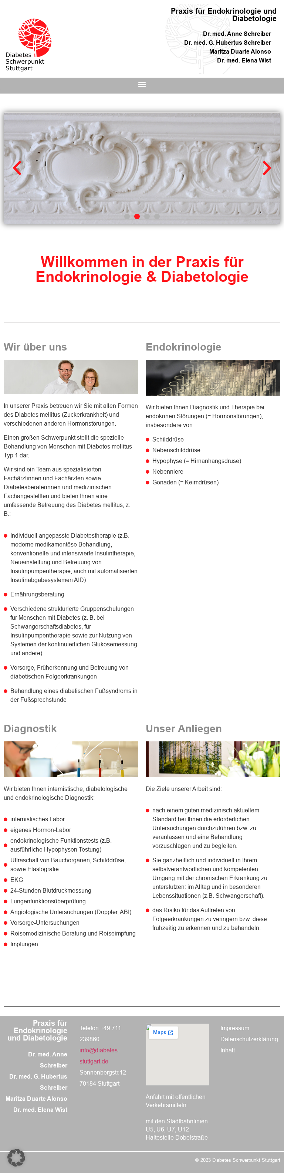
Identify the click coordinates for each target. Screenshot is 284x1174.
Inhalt (227, 1050)
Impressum (234, 1028)
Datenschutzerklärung (249, 1039)
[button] (142, 84)
